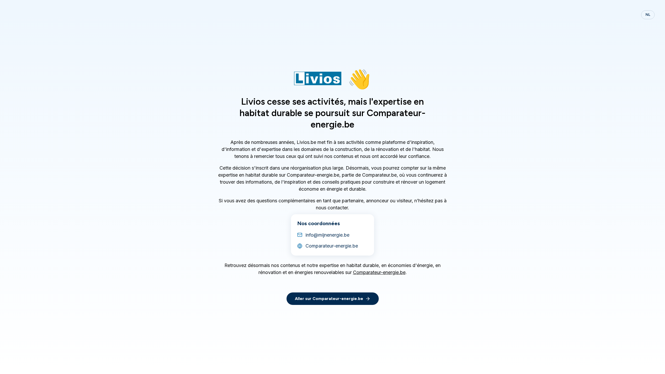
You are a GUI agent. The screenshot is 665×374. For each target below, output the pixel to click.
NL (648, 14)
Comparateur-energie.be (379, 272)
